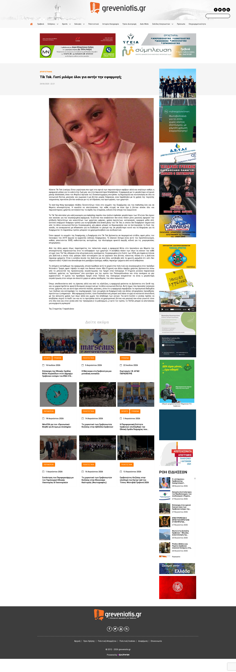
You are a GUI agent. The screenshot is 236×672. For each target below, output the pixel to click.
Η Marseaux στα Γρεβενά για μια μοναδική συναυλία (96, 372)
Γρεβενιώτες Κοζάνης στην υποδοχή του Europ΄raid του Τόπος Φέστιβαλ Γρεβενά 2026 (134, 480)
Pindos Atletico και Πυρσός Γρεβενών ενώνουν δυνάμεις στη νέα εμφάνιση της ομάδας (181, 546)
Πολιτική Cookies (127, 641)
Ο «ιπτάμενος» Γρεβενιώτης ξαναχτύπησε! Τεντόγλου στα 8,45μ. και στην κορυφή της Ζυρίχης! (181, 481)
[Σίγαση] (189, 309)
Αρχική (77, 641)
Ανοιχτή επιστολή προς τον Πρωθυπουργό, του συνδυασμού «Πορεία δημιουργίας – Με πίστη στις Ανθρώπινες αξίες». (182, 494)
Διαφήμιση (143, 641)
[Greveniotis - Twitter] (220, 10)
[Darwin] (123, 655)
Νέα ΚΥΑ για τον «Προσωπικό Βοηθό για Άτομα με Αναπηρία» (56, 425)
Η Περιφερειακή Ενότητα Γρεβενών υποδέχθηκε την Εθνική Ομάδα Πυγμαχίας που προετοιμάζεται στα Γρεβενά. (134, 426)
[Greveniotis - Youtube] (224, 10)
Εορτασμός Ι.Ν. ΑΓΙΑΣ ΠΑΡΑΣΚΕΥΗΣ (130, 372)
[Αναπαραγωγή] (162, 309)
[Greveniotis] (118, 8)
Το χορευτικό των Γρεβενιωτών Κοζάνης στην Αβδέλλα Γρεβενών (97, 425)
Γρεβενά (57, 358)
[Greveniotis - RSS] (228, 10)
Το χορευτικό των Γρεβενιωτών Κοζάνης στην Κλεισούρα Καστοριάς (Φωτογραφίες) (97, 480)
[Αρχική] (31, 24)
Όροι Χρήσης (89, 641)
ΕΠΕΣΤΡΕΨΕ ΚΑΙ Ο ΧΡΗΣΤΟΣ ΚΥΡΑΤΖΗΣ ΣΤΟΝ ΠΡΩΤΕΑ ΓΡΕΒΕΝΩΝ (180, 520)
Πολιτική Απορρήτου (107, 641)
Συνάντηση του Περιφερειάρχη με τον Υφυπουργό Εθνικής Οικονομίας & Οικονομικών (58, 480)
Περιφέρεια (49, 411)
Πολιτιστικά (88, 358)
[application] (177, 301)
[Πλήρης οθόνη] (193, 309)
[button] (178, 301)
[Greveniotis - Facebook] (216, 10)
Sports (47, 358)
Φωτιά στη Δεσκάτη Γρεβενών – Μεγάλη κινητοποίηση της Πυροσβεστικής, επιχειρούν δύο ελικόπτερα (180, 533)
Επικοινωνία (156, 641)
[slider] (175, 309)
